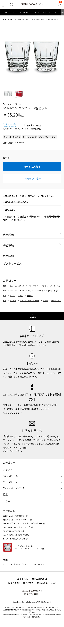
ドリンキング (33, 286)
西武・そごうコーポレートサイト (16, 519)
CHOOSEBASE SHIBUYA (12, 531)
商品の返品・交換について (15, 201)
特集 (5, 494)
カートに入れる (32, 166)
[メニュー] (4, 4)
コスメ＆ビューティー (9, 12)
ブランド (8, 469)
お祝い (20, 296)
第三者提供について (46, 583)
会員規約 (21, 579)
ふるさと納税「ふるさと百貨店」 (16, 535)
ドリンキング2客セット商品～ (48, 291)
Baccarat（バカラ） (12, 104)
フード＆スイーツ (26, 12)
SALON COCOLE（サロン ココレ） (17, 527)
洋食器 (45, 301)
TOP (4, 19)
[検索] (11, 4)
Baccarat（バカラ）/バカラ (20, 19)
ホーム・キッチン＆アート (29, 301)
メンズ (55, 12)
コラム (6, 501)
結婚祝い (30, 296)
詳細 (37, 125)
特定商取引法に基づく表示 (20, 583)
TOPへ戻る (32, 317)
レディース (46, 12)
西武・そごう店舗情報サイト (14, 515)
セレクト (13, 301)
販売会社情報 (38, 579)
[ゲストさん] (52, 4)
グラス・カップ (57, 301)
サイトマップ (38, 564)
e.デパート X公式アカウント (14, 538)
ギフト (37, 12)
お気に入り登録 (33, 178)
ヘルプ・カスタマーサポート (14, 564)
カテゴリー (9, 462)
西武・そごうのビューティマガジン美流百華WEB (23, 523)
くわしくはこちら (11, 412)
